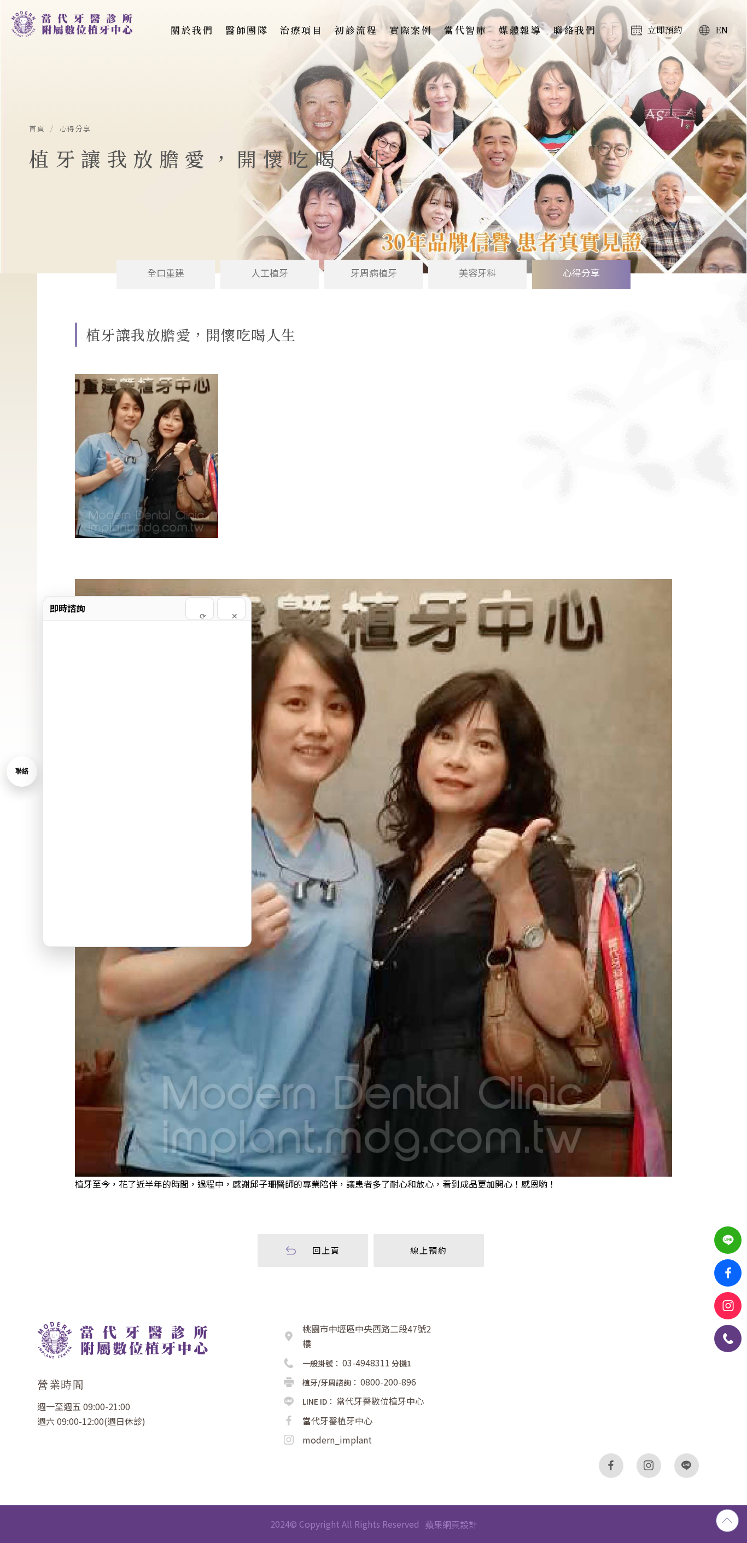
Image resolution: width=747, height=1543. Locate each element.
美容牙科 (477, 272)
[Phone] (728, 1338)
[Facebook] (611, 1465)
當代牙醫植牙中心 (337, 1420)
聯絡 (21, 771)
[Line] (728, 1240)
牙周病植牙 (374, 272)
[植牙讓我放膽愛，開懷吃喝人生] (146, 456)
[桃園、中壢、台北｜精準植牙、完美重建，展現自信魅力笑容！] (129, 1338)
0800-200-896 (388, 1381)
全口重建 (165, 272)
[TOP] (727, 1520)
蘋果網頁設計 (451, 1524)
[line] (686, 1465)
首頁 (37, 129)
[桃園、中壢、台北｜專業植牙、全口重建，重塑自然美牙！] (76, 24)
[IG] (728, 1305)
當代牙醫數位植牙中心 (380, 1400)
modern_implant (337, 1439)
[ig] (649, 1465)
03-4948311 (366, 1362)
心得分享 (75, 129)
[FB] (728, 1273)
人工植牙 (269, 272)
